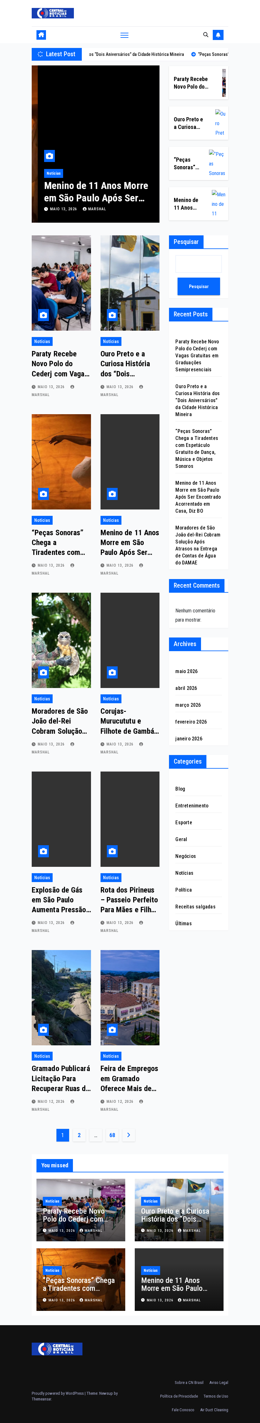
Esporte (183, 822)
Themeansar (41, 1399)
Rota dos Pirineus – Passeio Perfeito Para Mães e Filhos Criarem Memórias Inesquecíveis (130, 910)
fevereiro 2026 (191, 722)
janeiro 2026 (188, 739)
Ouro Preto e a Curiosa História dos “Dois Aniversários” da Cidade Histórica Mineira (197, 400)
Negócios (185, 856)
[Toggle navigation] (124, 35)
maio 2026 (186, 671)
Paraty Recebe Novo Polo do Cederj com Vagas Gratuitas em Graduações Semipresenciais (197, 356)
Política (183, 890)
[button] (205, 35)
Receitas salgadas (195, 907)
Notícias (48, 173)
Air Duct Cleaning (214, 1409)
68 (112, 1135)
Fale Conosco (183, 1409)
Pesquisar (186, 242)
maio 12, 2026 (52, 1101)
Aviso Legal (218, 1382)
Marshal (91, 209)
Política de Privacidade (179, 1396)
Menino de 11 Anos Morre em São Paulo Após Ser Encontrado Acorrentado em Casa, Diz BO (198, 497)
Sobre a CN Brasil (189, 1382)
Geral (181, 839)
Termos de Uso (216, 1396)
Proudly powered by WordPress (58, 1393)
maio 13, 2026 (58, 209)
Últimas (183, 924)
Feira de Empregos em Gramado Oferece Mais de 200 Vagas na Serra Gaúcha (130, 1088)
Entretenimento (191, 806)
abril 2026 (186, 688)
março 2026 (188, 705)
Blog (180, 789)
